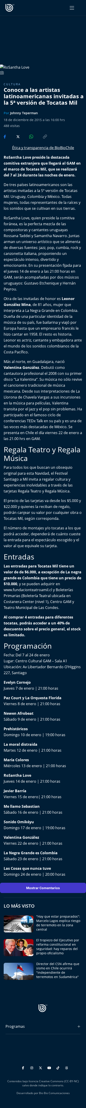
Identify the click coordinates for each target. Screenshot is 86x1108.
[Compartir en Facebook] (5, 136)
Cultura (12, 84)
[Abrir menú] (72, 8)
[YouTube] (50, 1067)
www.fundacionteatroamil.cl (28, 589)
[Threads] (67, 1067)
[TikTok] (58, 1067)
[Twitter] (41, 1067)
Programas (15, 1026)
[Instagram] (32, 1067)
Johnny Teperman (24, 113)
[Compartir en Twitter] (13, 136)
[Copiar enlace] (40, 136)
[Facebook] (23, 1067)
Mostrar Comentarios (43, 888)
